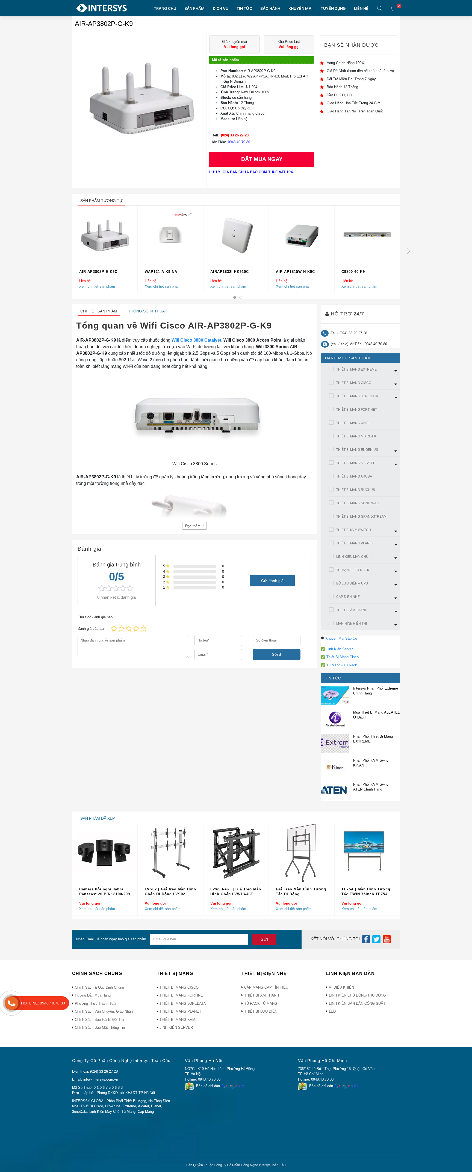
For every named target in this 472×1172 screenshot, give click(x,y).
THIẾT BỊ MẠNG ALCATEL (355, 463)
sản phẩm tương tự (101, 200)
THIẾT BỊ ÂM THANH (351, 610)
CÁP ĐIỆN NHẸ (348, 597)
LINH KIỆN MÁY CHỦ (352, 557)
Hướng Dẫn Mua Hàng (93, 995)
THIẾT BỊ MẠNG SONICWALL (358, 503)
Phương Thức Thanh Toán (96, 1003)
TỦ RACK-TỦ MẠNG (260, 1003)
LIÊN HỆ (361, 8)
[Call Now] (11, 1003)
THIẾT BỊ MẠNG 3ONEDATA (357, 396)
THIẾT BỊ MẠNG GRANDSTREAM (361, 516)
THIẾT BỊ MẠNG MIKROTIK (356, 436)
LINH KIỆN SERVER (176, 1027)
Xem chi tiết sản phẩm (97, 286)
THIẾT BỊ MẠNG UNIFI (352, 423)
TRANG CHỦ (165, 8)
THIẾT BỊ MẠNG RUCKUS (355, 490)
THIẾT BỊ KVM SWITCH (353, 530)
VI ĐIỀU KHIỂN (341, 987)
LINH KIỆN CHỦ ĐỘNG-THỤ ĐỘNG (357, 995)
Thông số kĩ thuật (147, 311)
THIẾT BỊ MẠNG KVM (177, 1020)
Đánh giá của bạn (91, 629)
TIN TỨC (244, 8)
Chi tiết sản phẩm (98, 311)
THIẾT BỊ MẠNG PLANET (355, 543)
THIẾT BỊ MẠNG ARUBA (354, 476)
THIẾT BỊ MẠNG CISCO (353, 383)
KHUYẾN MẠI (300, 8)
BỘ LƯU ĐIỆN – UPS (352, 583)
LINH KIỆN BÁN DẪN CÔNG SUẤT (357, 1003)
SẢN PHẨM (194, 8)
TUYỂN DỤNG (333, 8)
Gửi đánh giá (272, 580)
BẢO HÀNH (270, 8)
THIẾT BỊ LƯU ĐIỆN (260, 1011)
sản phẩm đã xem (98, 818)
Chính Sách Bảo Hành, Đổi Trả (99, 1020)
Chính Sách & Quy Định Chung (99, 987)
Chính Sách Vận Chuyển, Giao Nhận (104, 1011)
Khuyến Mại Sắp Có (341, 638)
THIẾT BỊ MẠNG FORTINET (356, 409)
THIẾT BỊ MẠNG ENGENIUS (357, 450)
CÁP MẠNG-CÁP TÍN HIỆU (266, 987)
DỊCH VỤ (220, 8)
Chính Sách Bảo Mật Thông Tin (100, 1027)
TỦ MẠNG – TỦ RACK (352, 570)
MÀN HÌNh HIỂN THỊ (351, 623)
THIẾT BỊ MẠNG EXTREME (356, 369)
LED (332, 1011)
